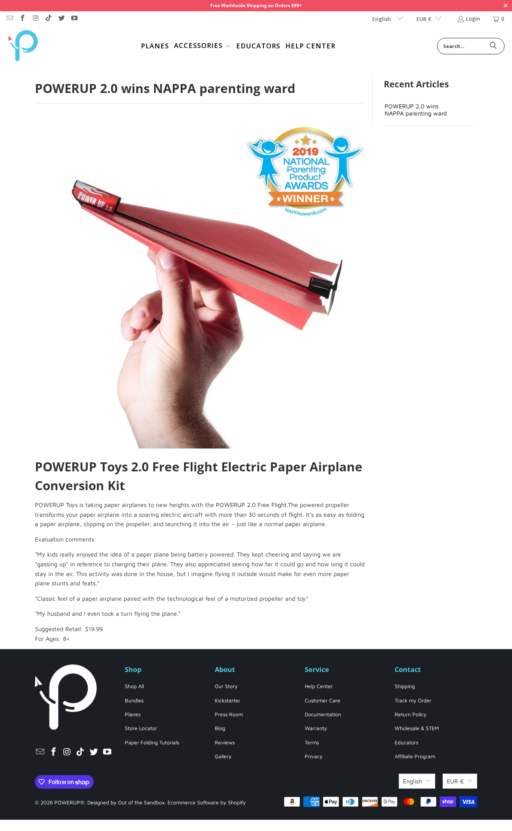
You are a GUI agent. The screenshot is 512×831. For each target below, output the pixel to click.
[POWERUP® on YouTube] (74, 18)
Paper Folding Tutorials (152, 742)
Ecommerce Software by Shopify (207, 802)
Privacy (314, 756)
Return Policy (411, 714)
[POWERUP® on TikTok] (48, 18)
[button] (202, 46)
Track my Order (413, 700)
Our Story (226, 686)
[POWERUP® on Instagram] (35, 18)
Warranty (316, 728)
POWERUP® (69, 802)
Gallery (223, 756)
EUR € (423, 18)
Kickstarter (227, 700)
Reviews (225, 742)
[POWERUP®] (23, 46)
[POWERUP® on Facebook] (22, 18)
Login (473, 18)
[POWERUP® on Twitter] (61, 18)
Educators (406, 742)
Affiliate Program (415, 756)
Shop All (134, 686)
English (382, 18)
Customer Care (322, 700)
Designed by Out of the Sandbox (126, 802)
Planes (133, 714)
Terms (312, 742)
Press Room (229, 714)
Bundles (134, 700)
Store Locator (141, 728)
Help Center (319, 686)
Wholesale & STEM (417, 728)
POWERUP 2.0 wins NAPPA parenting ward (416, 110)
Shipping (405, 686)
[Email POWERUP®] (9, 18)
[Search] (493, 46)
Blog (220, 728)
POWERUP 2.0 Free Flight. (252, 504)
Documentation (323, 714)
